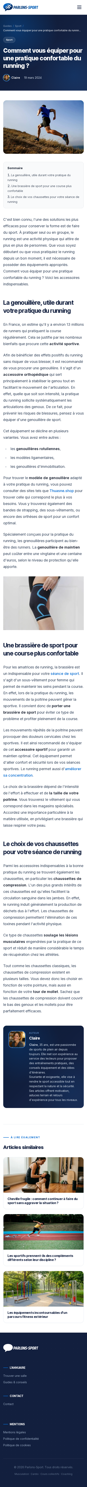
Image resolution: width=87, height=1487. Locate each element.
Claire (15, 77)
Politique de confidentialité (21, 1438)
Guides (7, 25)
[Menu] (79, 7)
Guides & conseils (15, 1382)
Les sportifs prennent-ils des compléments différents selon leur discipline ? (40, 1258)
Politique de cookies (17, 1445)
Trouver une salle (15, 1375)
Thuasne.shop (62, 491)
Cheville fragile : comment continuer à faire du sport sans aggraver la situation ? (42, 1201)
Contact (8, 1404)
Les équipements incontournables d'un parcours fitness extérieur (37, 1315)
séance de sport (65, 673)
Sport (18, 25)
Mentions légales (14, 1432)
